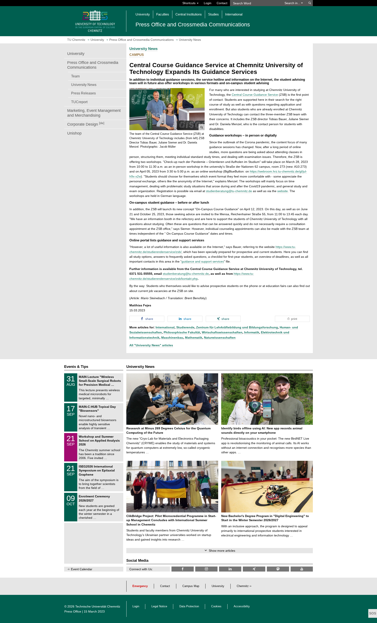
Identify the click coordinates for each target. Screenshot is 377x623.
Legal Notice (159, 606)
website (282, 191)
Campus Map (190, 586)
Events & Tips (76, 367)
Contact (222, 3)
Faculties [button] (162, 14)
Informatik (251, 332)
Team (75, 76)
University (75, 53)
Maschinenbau (172, 337)
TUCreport (79, 102)
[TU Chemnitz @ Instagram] (206, 569)
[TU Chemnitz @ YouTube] (302, 569)
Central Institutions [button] (188, 14)
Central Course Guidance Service (255, 94)
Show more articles (222, 550)
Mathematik (193, 337)
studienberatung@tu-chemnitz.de (229, 191)
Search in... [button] (292, 3)
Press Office (72, 611)
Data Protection (189, 606)
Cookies (216, 606)
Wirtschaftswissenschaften (222, 332)
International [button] (233, 14)
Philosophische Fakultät (182, 332)
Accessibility (242, 606)
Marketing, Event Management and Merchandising (94, 113)
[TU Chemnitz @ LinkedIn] (230, 569)
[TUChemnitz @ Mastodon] (278, 569)
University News (83, 85)
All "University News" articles (151, 345)
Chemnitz (243, 586)
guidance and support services (203, 261)
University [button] (142, 14)
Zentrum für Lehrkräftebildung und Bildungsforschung (237, 327)
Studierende (185, 327)
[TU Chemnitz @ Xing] (254, 569)
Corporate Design (85, 123)
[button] (167, 109)
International (165, 327)
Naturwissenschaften (220, 337)
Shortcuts (189, 3)
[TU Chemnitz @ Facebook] (182, 569)
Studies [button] (213, 14)
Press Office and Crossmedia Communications (92, 65)
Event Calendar (81, 569)
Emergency (140, 586)
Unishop (74, 133)
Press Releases (83, 93)
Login (207, 3)
